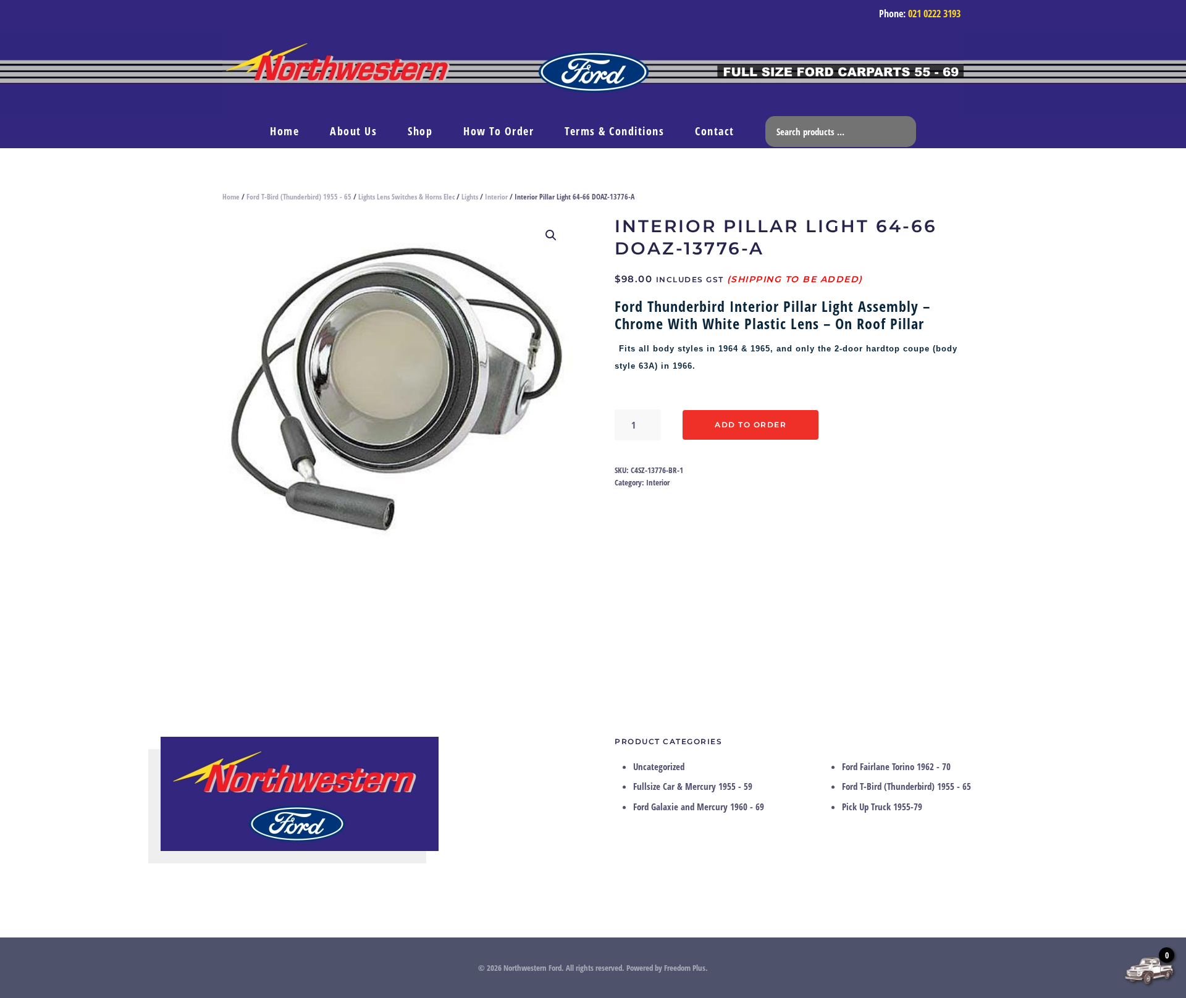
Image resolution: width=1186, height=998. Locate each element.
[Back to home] (593, 73)
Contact (714, 131)
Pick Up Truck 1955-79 (882, 806)
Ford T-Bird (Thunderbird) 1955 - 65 (298, 196)
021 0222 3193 (934, 13)
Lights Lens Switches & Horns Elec (406, 196)
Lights (469, 196)
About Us (353, 131)
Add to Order (750, 424)
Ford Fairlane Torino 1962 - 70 (896, 766)
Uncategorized (658, 766)
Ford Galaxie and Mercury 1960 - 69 (698, 806)
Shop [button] (420, 131)
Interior (496, 196)
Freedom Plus (684, 967)
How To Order (498, 131)
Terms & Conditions (614, 131)
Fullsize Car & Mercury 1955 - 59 (692, 786)
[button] (551, 235)
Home (284, 131)
